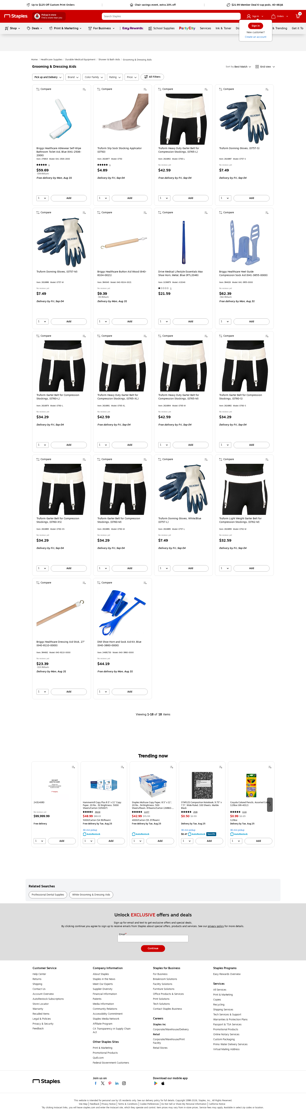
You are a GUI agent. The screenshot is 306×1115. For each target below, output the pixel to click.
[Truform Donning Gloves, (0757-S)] (244, 119)
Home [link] (34, 59)
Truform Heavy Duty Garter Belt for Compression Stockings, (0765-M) (178, 397)
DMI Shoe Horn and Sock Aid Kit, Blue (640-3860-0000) (119, 643)
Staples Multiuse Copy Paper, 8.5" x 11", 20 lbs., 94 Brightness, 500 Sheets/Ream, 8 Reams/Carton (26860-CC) (152, 805)
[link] (51, 5)
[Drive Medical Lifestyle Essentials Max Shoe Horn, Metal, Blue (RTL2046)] (183, 242)
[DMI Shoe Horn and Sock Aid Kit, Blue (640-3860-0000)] (122, 612)
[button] (237, 16)
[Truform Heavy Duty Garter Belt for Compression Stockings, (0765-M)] (183, 365)
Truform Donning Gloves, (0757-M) (56, 272)
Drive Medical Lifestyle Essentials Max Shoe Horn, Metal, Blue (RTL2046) (180, 273)
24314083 (39, 802)
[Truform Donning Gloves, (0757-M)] (61, 242)
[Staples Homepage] (16, 16)
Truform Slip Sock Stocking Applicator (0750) (119, 150)
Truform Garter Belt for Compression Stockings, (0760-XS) (57, 520)
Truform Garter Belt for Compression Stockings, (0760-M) (118, 520)
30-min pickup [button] (90, 830)
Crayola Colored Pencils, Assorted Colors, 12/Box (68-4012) (250, 804)
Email (122, 934)
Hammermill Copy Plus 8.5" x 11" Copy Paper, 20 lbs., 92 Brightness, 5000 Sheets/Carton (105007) (102, 805)
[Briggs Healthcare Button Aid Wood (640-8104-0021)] (122, 242)
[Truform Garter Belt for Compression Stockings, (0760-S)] (244, 365)
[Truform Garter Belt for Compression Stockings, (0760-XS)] (61, 489)
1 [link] (49, 165)
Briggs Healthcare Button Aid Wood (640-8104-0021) (121, 273)
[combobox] (171, 16)
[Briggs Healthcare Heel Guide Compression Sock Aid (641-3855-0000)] (244, 242)
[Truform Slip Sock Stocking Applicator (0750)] (122, 119)
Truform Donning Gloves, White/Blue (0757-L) (179, 520)
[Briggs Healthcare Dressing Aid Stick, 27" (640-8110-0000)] (61, 612)
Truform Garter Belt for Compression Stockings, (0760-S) (240, 397)
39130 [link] (97, 812)
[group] (54, 804)
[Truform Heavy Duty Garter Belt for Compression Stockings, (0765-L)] (183, 119)
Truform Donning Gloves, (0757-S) (239, 148)
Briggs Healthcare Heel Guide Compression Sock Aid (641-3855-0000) (243, 273)
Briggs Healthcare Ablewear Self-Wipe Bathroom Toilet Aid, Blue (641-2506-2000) (58, 152)
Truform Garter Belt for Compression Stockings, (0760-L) (57, 397)
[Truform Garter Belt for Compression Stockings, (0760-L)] (61, 365)
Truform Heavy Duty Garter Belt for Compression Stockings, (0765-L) (178, 150)
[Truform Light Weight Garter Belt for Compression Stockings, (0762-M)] (244, 489)
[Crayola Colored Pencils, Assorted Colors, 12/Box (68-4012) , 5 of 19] (251, 785)
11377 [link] (146, 812)
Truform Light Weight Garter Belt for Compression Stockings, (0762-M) (240, 520)
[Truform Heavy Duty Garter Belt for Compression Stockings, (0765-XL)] (122, 365)
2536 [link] (195, 812)
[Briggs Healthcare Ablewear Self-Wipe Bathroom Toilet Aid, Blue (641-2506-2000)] (61, 119)
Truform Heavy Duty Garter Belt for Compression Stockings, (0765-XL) (118, 397)
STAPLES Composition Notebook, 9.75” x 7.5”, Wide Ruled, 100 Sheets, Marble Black (201, 805)
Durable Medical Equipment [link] (80, 59)
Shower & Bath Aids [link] (109, 59)
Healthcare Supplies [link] (51, 59)
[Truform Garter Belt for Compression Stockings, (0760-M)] (122, 489)
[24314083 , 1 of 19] (55, 785)
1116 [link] (244, 812)
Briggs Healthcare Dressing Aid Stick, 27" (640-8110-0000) (60, 643)
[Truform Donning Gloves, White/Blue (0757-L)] (183, 489)
